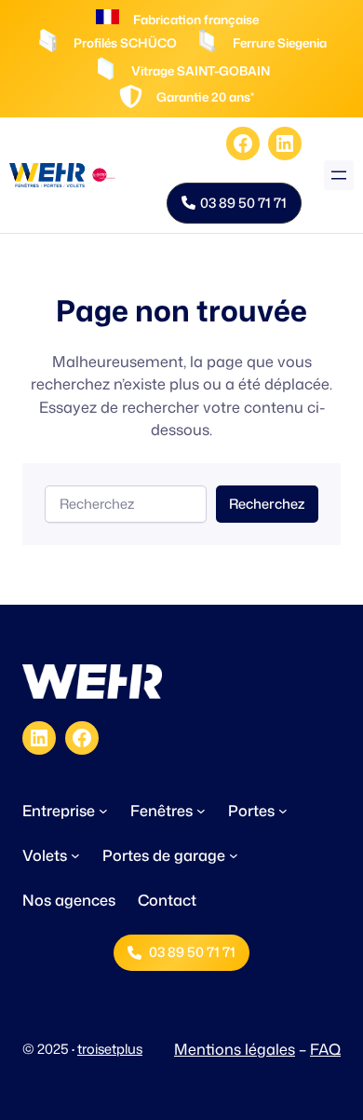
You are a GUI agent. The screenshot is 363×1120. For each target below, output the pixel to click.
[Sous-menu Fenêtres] (201, 810)
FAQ (325, 1048)
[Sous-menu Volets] (75, 855)
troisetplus (109, 1049)
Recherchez (266, 503)
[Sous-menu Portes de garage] (233, 855)
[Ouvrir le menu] (339, 175)
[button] (234, 203)
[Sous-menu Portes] (283, 810)
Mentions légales (234, 1048)
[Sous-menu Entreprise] (103, 810)
